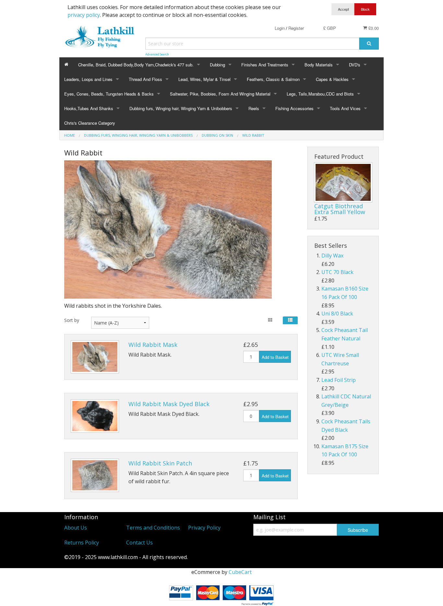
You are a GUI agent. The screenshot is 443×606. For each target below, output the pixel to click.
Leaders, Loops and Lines (88, 79)
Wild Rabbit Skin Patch (160, 463)
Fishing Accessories (294, 108)
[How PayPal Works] (221, 593)
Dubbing (217, 65)
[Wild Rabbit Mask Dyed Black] (95, 416)
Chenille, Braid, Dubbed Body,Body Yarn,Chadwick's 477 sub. (136, 65)
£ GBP (329, 28)
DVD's (354, 65)
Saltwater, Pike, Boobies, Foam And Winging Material (220, 94)
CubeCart (240, 572)
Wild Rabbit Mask (152, 345)
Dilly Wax (332, 255)
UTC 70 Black (337, 272)
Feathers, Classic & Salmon (273, 79)
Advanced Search (157, 54)
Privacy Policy (204, 527)
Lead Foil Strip (338, 379)
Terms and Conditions (153, 527)
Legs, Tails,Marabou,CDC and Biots (320, 94)
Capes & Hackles (332, 79)
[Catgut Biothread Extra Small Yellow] (343, 182)
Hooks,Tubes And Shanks (88, 108)
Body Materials (319, 65)
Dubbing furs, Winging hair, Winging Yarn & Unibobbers (180, 108)
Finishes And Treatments (264, 65)
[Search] (369, 44)
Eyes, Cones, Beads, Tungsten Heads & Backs (109, 94)
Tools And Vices (345, 108)
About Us (75, 527)
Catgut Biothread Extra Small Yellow (339, 209)
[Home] (66, 64)
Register (296, 28)
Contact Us (139, 542)
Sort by (71, 320)
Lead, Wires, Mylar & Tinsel (204, 79)
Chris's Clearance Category (89, 123)
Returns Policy (81, 542)
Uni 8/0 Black (337, 313)
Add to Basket (275, 357)
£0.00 (373, 28)
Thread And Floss (145, 79)
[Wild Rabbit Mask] (95, 357)
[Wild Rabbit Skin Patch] (95, 475)
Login (280, 28)
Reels (253, 108)
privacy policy (83, 14)
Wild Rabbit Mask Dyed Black (169, 404)
